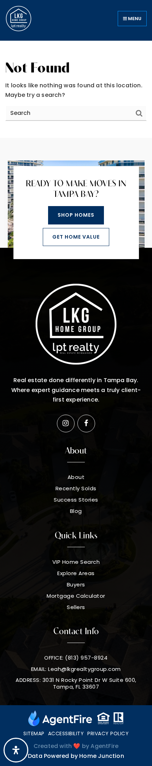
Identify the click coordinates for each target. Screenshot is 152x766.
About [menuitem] (76, 477)
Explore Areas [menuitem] (76, 573)
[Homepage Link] (18, 18)
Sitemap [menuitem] (34, 733)
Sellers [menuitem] (76, 607)
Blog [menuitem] (76, 511)
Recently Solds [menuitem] (76, 488)
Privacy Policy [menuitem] (108, 733)
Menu (134, 18)
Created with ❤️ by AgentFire (76, 746)
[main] (76, 89)
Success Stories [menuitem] (76, 499)
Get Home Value (76, 236)
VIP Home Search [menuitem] (76, 562)
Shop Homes (76, 214)
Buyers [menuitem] (76, 584)
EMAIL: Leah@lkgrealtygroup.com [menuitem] (76, 669)
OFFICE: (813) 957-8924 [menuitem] (75, 657)
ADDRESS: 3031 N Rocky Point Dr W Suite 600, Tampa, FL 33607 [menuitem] (76, 683)
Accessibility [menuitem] (66, 733)
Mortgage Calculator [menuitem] (76, 596)
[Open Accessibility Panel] (16, 750)
